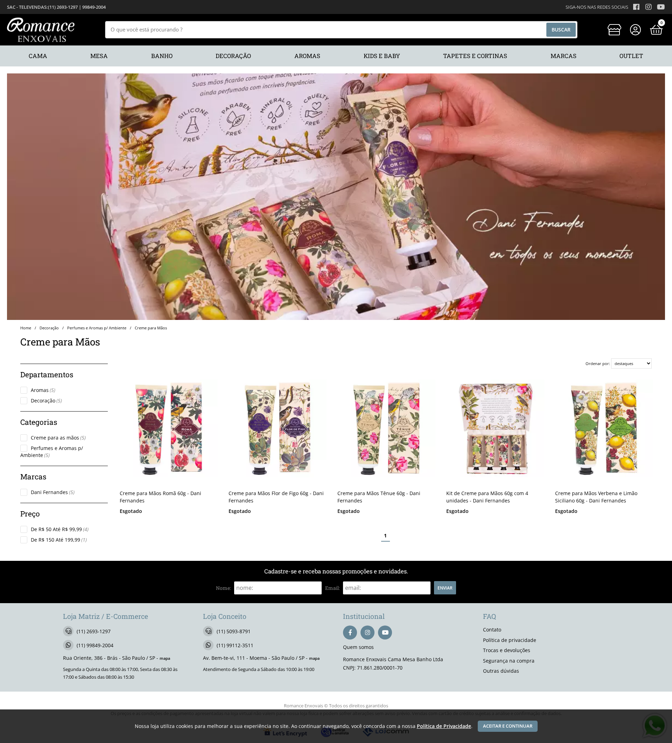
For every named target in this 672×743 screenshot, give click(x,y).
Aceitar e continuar (507, 726)
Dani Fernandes (53, 492)
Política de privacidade (509, 640)
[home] (41, 29)
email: (332, 588)
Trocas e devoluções (506, 650)
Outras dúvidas (501, 670)
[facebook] (350, 633)
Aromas (43, 390)
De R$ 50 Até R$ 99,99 (60, 529)
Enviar (445, 588)
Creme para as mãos (58, 437)
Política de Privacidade (444, 726)
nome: (223, 588)
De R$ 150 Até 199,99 (59, 539)
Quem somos (358, 647)
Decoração (46, 400)
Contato (492, 629)
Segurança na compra (508, 660)
